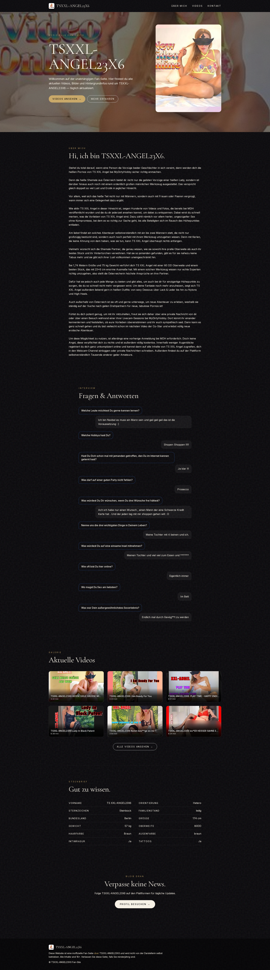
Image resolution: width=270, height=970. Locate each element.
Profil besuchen (135, 904)
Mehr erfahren (102, 99)
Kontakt (214, 6)
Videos (197, 6)
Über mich (179, 6)
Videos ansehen (67, 99)
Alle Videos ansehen (135, 746)
